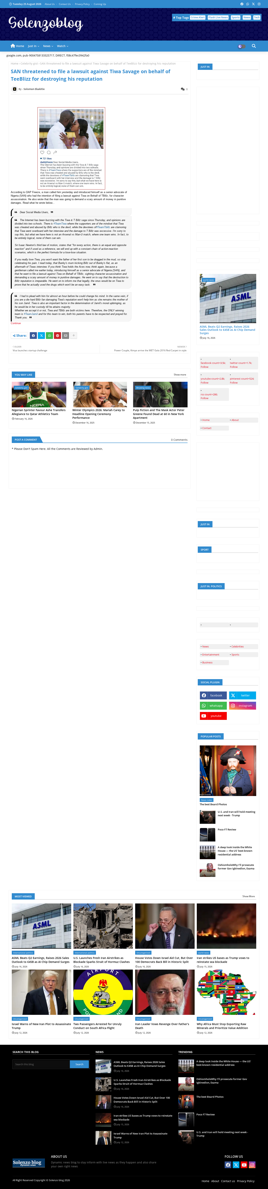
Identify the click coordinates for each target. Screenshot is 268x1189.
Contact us (65, 4)
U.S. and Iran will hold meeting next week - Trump (236, 813)
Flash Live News (218, 17)
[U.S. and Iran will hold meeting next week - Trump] (207, 817)
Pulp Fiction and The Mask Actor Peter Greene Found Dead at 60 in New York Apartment (158, 414)
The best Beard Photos (213, 804)
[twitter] (243, 625)
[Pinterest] (57, 335)
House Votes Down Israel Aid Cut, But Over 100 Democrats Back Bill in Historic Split (164, 960)
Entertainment (210, 654)
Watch (61, 46)
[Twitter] (41, 335)
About (235, 420)
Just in (32, 46)
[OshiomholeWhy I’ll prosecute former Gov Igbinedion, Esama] (207, 870)
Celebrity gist (29, 63)
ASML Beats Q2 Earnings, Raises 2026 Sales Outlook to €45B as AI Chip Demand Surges (227, 330)
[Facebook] (33, 335)
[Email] (65, 335)
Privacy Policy (82, 4)
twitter (245, 695)
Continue (16, 323)
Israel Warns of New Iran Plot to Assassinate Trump (41, 1026)
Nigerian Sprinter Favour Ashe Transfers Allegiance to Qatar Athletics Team (39, 412)
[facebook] (214, 625)
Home (20, 46)
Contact (206, 428)
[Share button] (73, 335)
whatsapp (216, 705)
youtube (216, 716)
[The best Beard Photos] (228, 770)
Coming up (100, 4)
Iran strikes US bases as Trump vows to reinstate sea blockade (223, 960)
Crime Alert (198, 17)
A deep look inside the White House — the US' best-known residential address (235, 850)
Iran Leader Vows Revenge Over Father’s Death (162, 1026)
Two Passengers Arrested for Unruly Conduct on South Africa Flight (97, 1026)
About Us (50, 4)
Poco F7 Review (227, 829)
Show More (248, 896)
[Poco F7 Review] (207, 834)
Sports (236, 17)
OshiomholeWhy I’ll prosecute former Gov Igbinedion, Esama (236, 866)
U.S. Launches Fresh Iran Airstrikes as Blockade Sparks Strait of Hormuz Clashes (101, 960)
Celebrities (238, 646)
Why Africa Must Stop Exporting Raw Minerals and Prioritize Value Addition (222, 1026)
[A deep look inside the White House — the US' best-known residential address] (207, 852)
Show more (180, 374)
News (246, 17)
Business (207, 662)
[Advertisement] (229, 150)
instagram (245, 705)
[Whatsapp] (49, 335)
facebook (216, 695)
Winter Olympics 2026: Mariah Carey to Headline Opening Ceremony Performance (98, 414)
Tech (257, 17)
